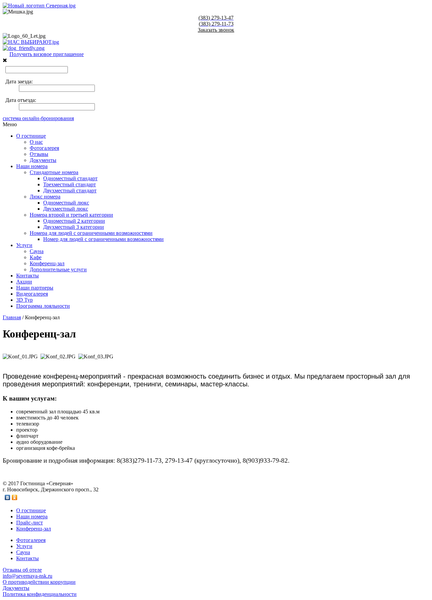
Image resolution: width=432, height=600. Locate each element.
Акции (24, 281)
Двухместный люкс (65, 209)
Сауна (37, 251)
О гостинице (31, 136)
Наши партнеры (34, 288)
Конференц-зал (47, 263)
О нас (36, 142)
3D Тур (24, 300)
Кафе (36, 257)
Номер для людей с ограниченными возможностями (103, 239)
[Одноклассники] (14, 497)
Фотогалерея (44, 148)
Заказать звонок (216, 30)
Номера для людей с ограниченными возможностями (91, 233)
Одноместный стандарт (70, 178)
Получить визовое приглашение (46, 54)
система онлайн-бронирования (38, 118)
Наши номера (32, 166)
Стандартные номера (54, 172)
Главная (12, 317)
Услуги (24, 245)
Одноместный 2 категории (74, 221)
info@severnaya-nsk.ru (27, 576)
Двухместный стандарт (70, 190)
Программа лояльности (43, 306)
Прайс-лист (29, 522)
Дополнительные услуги (58, 269)
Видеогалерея (32, 294)
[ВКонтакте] (7, 497)
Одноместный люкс (66, 203)
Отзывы (39, 154)
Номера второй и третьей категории (71, 215)
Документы (43, 160)
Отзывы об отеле (22, 570)
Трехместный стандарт (69, 184)
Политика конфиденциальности (40, 594)
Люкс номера (45, 196)
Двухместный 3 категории (73, 227)
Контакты (27, 275)
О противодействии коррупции (39, 582)
